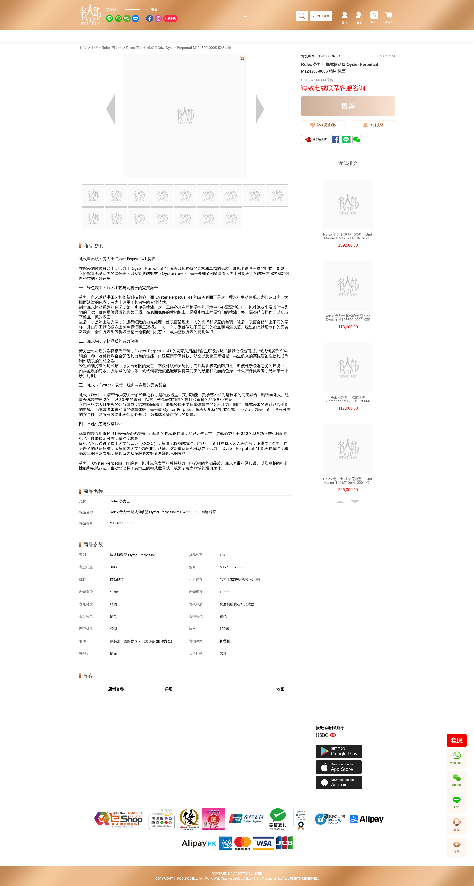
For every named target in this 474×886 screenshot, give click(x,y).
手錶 (94, 48)
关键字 (94, 653)
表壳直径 (94, 592)
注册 (359, 22)
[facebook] (149, 18)
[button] (340, 502)
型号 (204, 567)
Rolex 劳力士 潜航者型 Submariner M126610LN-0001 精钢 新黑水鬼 (348, 399)
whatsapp (456, 762)
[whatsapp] (118, 18)
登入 (345, 22)
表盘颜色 (94, 616)
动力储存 (204, 579)
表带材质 (94, 629)
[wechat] (127, 18)
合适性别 (204, 653)
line (456, 807)
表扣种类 (204, 641)
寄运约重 (94, 567)
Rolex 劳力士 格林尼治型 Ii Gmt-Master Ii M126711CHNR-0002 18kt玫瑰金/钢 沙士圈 (348, 236)
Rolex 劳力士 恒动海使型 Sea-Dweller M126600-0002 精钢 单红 (348, 318)
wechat (457, 785)
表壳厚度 (204, 592)
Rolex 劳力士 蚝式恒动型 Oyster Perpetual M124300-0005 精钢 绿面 (179, 48)
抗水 (204, 629)
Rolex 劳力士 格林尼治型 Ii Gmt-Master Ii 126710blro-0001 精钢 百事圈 (348, 481)
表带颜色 (204, 616)
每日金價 (323, 16)
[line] (109, 18)
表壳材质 (94, 604)
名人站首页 (90, 15)
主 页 (83, 48)
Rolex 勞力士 (112, 48)
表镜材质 (204, 604)
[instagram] (158, 18)
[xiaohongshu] (170, 18)
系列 (94, 555)
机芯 (94, 579)
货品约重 (204, 555)
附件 (94, 641)
